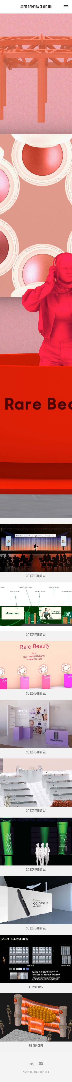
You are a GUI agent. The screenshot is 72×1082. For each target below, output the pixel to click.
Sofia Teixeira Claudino (36, 7)
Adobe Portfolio (41, 1072)
